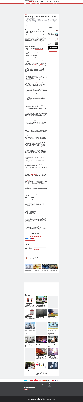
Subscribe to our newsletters (35, 236)
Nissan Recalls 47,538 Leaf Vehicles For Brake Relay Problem (45, 271)
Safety (26, 14)
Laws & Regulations (27, 342)
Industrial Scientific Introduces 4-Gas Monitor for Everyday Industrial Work (38, 257)
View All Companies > (53, 51)
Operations (49, 342)
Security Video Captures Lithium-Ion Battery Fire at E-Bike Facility (53, 357)
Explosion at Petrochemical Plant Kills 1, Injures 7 (30, 330)
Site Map (54, 399)
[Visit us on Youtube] (42, 398)
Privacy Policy (38, 399)
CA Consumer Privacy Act (49, 399)
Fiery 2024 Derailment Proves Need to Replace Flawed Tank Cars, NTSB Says (53, 318)
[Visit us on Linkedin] (43, 398)
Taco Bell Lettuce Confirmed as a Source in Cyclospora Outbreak (51, 34)
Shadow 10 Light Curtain (28, 317)
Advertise (35, 399)
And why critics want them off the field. (29, 345)
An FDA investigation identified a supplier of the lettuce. (41, 306)
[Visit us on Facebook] (38, 398)
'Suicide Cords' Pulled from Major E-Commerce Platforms (41, 370)
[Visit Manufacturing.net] (51, 380)
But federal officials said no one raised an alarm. (41, 346)
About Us (29, 399)
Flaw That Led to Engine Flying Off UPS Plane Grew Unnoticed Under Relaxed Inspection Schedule (53, 331)
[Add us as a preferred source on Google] (33, 238)
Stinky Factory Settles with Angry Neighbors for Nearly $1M (52, 344)
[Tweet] (30, 238)
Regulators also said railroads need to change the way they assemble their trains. (53, 319)
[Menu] (58, 1)
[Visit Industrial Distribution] (46, 380)
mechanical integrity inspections (38, 64)
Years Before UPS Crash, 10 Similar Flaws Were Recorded (41, 344)
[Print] (25, 238)
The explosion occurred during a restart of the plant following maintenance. (30, 332)
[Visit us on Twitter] (40, 398)
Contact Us (32, 399)
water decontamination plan (35, 82)
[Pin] (32, 238)
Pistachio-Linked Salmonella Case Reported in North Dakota (37, 271)
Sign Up (26, 389)
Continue (36, 249)
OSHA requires (26, 180)
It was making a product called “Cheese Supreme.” (52, 346)
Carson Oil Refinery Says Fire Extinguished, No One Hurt (28, 271)
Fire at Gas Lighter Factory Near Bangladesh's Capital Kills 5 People (29, 370)
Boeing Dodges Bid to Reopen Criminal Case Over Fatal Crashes (53, 370)
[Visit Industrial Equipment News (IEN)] (36, 380)
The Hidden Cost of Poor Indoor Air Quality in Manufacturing (41, 357)
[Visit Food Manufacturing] (31, 380)
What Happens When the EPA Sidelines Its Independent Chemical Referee (30, 344)
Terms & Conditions (43, 399)
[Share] (27, 238)
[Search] (56, 1)
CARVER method (43, 86)
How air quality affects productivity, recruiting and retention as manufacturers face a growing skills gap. (41, 359)
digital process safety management (34, 174)
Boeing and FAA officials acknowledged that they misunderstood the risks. (53, 333)
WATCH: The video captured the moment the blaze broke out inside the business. (53, 358)
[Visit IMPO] (41, 380)
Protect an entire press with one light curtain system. (30, 318)
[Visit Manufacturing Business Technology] (57, 380)
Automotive (49, 355)
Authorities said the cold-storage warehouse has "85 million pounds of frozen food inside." (41, 319)
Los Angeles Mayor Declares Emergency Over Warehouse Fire (50, 43)
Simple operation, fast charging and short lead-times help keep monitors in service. (29, 306)
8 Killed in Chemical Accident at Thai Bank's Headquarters (54, 271)
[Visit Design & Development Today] (26, 380)
